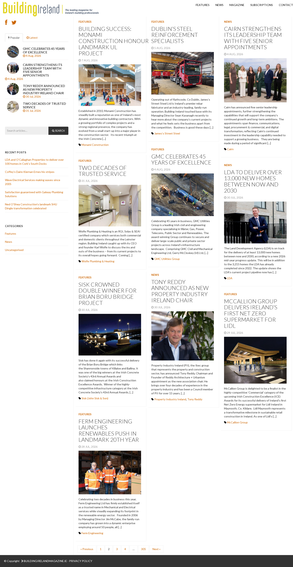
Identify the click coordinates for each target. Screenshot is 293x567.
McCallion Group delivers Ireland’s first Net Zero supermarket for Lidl (250, 313)
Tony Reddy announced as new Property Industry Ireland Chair (180, 291)
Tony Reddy (194, 399)
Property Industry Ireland (170, 399)
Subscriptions (261, 5)
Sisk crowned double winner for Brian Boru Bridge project (108, 293)
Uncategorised (14, 250)
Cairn (230, 149)
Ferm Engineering (92, 533)
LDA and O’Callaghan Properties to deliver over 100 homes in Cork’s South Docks (34, 161)
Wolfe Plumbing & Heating (98, 261)
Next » (156, 549)
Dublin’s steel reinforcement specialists (174, 34)
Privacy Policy (80, 561)
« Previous (87, 549)
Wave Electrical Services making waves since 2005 (32, 182)
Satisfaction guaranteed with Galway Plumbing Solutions (34, 194)
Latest (33, 37)
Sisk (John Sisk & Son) (95, 398)
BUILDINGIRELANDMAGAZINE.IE (45, 561)
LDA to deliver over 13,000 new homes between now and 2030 (253, 181)
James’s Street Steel (167, 133)
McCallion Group (237, 422)
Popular (15, 37)
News (219, 5)
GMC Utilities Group (167, 258)
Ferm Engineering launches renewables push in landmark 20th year (110, 430)
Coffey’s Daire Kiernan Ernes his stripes (30, 171)
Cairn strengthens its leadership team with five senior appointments (253, 37)
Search (59, 130)
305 (143, 549)
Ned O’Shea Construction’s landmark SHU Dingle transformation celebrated (31, 206)
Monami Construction (95, 144)
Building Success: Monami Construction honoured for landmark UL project (123, 41)
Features (202, 5)
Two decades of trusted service (103, 170)
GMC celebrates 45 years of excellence (181, 159)
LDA (229, 278)
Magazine (236, 5)
